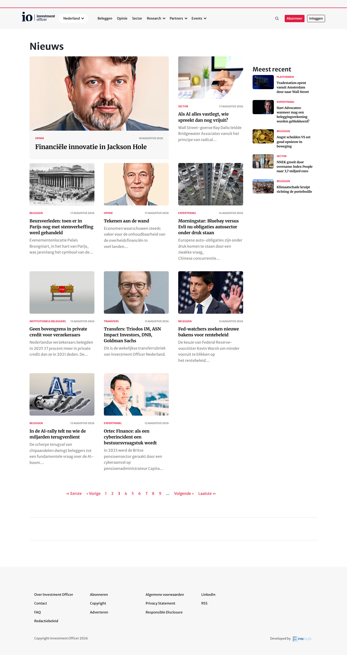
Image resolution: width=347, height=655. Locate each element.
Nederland (71, 18)
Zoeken (277, 18)
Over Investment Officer (53, 594)
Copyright (98, 603)
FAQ (37, 612)
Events (197, 18)
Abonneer (294, 18)
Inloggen (316, 18)
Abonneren (99, 594)
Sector (137, 18)
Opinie (122, 18)
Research (154, 18)
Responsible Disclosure (164, 612)
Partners (176, 18)
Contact (40, 603)
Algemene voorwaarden (165, 594)
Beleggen (104, 18)
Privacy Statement (160, 603)
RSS (204, 603)
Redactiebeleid (46, 621)
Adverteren (99, 612)
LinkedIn (208, 594)
